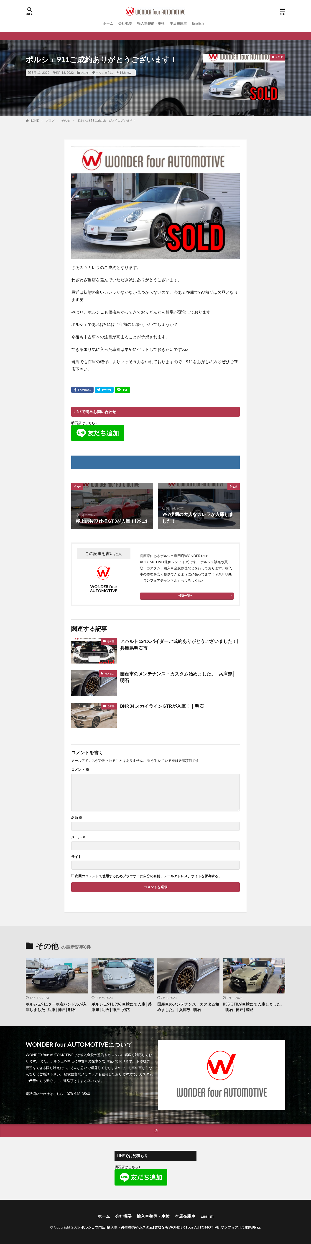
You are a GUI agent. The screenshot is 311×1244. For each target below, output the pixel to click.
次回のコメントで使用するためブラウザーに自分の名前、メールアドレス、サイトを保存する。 (148, 876)
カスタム (110, 673)
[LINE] (122, 390)
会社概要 (125, 23)
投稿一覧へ (185, 595)
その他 (84, 72)
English (198, 23)
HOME (34, 120)
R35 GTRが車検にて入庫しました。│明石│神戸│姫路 (254, 1007)
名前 (76, 817)
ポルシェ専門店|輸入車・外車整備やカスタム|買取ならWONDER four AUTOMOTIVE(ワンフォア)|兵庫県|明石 (170, 1227)
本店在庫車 (178, 23)
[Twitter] (104, 390)
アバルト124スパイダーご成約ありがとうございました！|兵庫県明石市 (179, 644)
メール (78, 837)
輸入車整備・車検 (151, 23)
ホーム (108, 23)
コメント (80, 769)
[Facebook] (82, 390)
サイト (76, 856)
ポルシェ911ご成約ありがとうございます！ (106, 120)
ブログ (50, 120)
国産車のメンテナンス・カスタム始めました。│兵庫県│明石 (177, 677)
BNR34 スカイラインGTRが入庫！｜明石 (162, 706)
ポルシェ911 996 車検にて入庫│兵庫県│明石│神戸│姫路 (122, 1007)
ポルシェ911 (104, 72)
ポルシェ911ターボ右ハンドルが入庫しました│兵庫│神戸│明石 (56, 1007)
